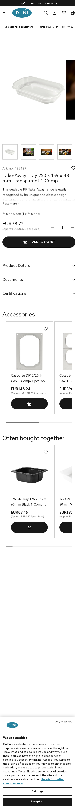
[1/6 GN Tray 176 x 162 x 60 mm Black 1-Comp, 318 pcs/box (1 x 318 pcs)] (29, 475)
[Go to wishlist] (64, 13)
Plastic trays (44, 27)
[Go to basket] (73, 13)
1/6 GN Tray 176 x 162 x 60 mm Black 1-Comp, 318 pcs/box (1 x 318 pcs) (28, 502)
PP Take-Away (64, 27)
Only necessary (63, 721)
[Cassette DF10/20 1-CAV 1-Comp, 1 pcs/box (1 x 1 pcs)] (29, 351)
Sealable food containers (18, 27)
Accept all (37, 801)
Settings (37, 791)
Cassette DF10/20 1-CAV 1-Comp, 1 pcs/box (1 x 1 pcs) (28, 379)
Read (10, 203)
